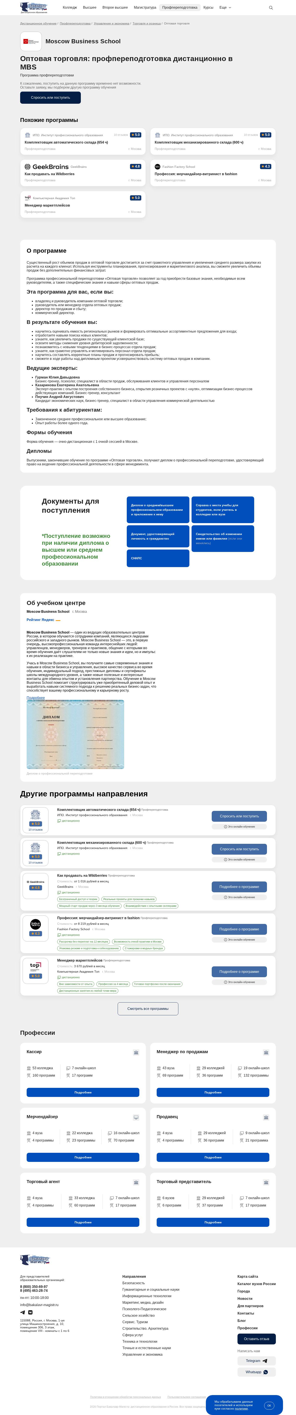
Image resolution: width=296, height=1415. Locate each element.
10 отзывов (35, 829)
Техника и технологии (139, 1341)
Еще (223, 7)
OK (269, 1405)
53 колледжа (43, 1068)
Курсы (208, 7)
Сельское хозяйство (138, 1315)
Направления (134, 1276)
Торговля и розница (147, 23)
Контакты (245, 1313)
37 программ (212, 1205)
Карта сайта (247, 1276)
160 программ (44, 1075)
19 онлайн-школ (256, 1068)
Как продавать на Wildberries (82, 875)
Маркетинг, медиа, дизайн (143, 1302)
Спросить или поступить (50, 97)
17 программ (82, 1075)
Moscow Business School (83, 41)
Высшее (89, 7)
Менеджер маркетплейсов (79, 960)
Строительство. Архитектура (145, 1328)
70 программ (124, 1140)
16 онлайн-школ (126, 1133)
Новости (244, 1298)
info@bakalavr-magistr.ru (39, 1305)
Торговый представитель (184, 1181)
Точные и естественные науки (146, 1348)
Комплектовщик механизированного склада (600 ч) (101, 842)
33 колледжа (84, 1198)
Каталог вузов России (256, 1284)
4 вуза (37, 1133)
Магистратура (145, 7)
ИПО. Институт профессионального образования (92, 815)
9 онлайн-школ (257, 1133)
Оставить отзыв (256, 1339)
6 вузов (168, 1198)
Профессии (247, 1328)
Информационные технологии (146, 1296)
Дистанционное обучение (38, 23)
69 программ (173, 1075)
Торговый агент (43, 1181)
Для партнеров (250, 1306)
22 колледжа (82, 1133)
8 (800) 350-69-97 (34, 1287)
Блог (241, 1321)
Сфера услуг (132, 1335)
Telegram (253, 1361)
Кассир (34, 1051)
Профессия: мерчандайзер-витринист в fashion (98, 918)
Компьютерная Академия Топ (78, 971)
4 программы (43, 1140)
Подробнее (36, 698)
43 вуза (168, 1068)
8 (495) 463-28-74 (34, 1290)
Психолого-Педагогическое (144, 1309)
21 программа (257, 1140)
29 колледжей (213, 1068)
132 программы (256, 1075)
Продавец (167, 1116)
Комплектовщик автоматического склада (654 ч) (98, 810)
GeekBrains (65, 886)
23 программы (83, 1140)
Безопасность (133, 1283)
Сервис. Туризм (135, 1322)
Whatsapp (253, 1372)
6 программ (172, 1205)
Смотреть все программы (148, 1009)
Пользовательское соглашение (187, 1397)
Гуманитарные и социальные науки (150, 1289)
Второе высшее (115, 7)
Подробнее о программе (239, 887)
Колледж (70, 7)
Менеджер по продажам (182, 1051)
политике (241, 1408)
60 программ (84, 1205)
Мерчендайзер (42, 1116)
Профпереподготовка (179, 7)
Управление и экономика (111, 23)
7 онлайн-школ (84, 1068)
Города (243, 1291)
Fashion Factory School (73, 929)
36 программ (212, 1075)
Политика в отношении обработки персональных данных (125, 1397)
